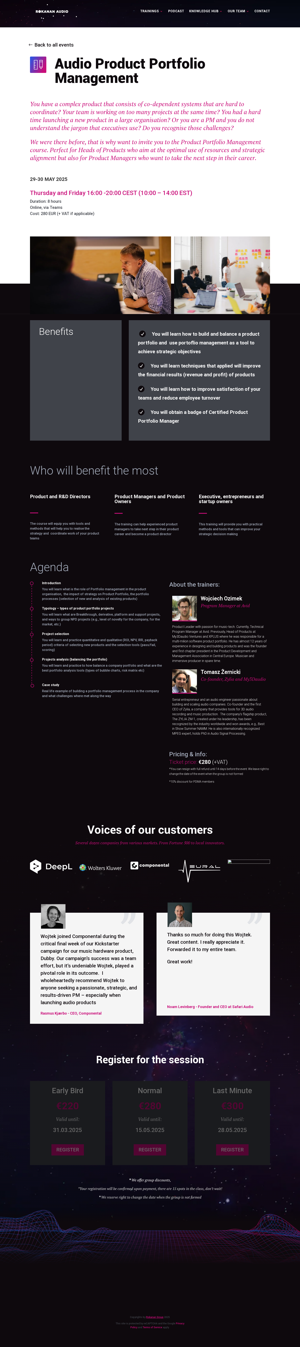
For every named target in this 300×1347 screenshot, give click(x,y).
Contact (262, 11)
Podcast (176, 11)
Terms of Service (152, 1327)
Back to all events (54, 45)
